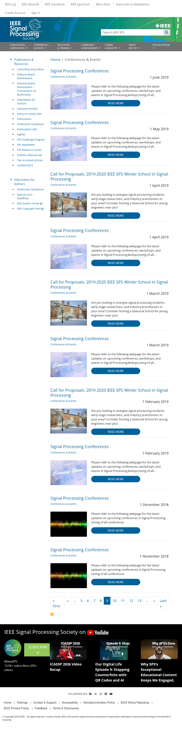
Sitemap (22, 702)
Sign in (35, 13)
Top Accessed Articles (30, 160)
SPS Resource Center (29, 150)
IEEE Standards (55, 4)
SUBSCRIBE (38, 647)
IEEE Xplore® (30, 4)
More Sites (103, 4)
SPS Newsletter (26, 144)
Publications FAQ (27, 129)
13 (139, 600)
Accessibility (70, 702)
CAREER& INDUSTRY (111, 46)
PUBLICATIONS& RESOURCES (17, 46)
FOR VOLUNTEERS (161, 44)
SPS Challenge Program (31, 139)
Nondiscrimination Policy (99, 702)
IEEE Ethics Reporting (135, 702)
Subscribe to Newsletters (133, 4)
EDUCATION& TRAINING (64, 46)
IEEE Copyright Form (29, 208)
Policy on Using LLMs (29, 113)
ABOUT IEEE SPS (133, 46)
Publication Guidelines (30, 124)
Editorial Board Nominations (26, 76)
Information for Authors (26, 101)
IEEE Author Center (28, 203)
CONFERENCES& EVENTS (41, 46)
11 (123, 600)
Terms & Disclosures (66, 708)
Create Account (15, 13)
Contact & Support (44, 702)
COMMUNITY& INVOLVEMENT (89, 46)
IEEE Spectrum (80, 4)
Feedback (41, 708)
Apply (166, 32)
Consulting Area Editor (30, 69)
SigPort (21, 134)
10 (114, 600)
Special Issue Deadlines (25, 196)
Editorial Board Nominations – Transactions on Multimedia (26, 89)
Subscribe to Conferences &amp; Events (51, 614)
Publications (24, 119)
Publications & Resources (24, 62)
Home (55, 59)
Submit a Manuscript (29, 155)
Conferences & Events (63, 76)
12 (131, 600)
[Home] (26, 22)
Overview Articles (27, 108)
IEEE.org (10, 4)
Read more (116, 103)
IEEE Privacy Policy (16, 708)
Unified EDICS (25, 165)
